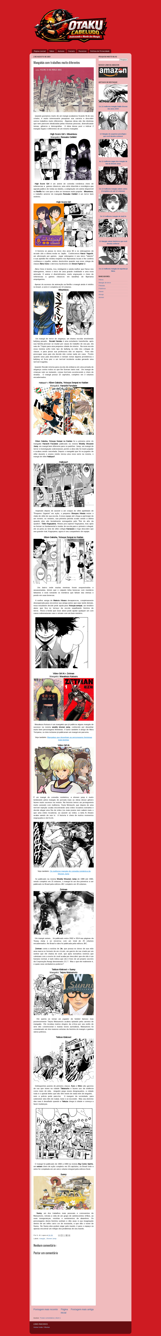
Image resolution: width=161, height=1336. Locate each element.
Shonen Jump (51, 1238)
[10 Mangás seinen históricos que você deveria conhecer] (113, 237)
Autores (61, 51)
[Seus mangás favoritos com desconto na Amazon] (113, 77)
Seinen (101, 291)
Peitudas (102, 285)
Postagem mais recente (45, 1309)
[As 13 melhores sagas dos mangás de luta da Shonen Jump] (113, 157)
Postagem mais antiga (82, 1309)
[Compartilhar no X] (64, 1235)
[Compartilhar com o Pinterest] (69, 1235)
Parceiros (82, 51)
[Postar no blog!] (62, 1235)
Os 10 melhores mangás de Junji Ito (113, 216)
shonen (101, 297)
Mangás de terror (105, 283)
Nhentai (47, 1327)
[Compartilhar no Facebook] (67, 1235)
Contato (71, 51)
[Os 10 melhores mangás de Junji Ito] (113, 211)
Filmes (101, 280)
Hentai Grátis (38, 1327)
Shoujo (101, 294)
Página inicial (40, 51)
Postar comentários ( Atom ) (50, 1318)
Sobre (52, 51)
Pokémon (102, 288)
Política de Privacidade (99, 51)
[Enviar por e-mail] (59, 1235)
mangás (42, 1238)
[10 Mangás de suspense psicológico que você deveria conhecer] (113, 129)
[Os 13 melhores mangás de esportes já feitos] (113, 264)
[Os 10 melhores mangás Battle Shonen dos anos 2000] (113, 102)
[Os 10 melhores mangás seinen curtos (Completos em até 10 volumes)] (113, 184)
